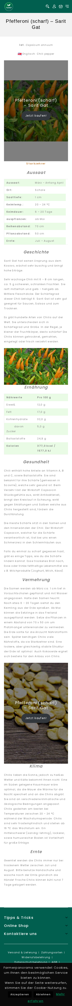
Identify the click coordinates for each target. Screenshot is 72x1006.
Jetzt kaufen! (36, 116)
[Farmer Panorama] (9, 6)
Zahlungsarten (52, 952)
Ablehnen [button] (43, 994)
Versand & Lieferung (22, 952)
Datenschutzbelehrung (30, 962)
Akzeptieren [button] (19, 994)
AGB (55, 962)
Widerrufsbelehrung (36, 957)
